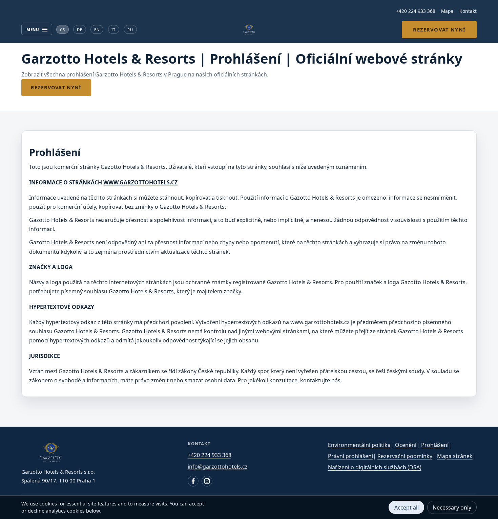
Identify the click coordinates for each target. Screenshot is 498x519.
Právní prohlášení (350, 456)
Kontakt (468, 11)
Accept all (406, 507)
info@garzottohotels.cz (218, 466)
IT (113, 29)
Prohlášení (435, 445)
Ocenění (405, 445)
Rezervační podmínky (404, 456)
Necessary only (452, 507)
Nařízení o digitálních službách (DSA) (374, 467)
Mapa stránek (455, 456)
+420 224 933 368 (415, 11)
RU (130, 29)
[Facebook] (193, 481)
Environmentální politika (359, 445)
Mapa (447, 11)
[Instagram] (207, 481)
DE (79, 29)
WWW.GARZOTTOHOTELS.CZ (140, 182)
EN (97, 29)
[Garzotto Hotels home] (249, 29)
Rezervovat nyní (439, 29)
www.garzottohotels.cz (320, 322)
